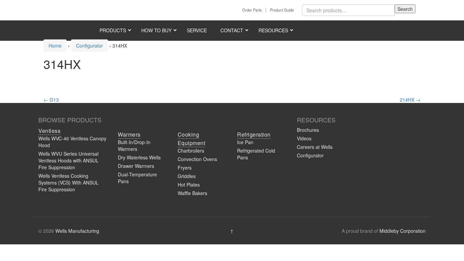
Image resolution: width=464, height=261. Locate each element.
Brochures (308, 129)
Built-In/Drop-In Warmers (134, 145)
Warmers (129, 134)
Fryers (185, 167)
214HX (410, 99)
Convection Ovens (197, 159)
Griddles (187, 176)
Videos (304, 138)
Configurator (310, 155)
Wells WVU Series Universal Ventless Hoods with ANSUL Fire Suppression (68, 160)
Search (405, 8)
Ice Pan (245, 142)
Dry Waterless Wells (139, 157)
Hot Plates (189, 184)
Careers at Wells (315, 146)
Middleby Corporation (402, 230)
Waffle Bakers (192, 193)
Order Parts (252, 10)
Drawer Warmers (136, 165)
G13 (51, 99)
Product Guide (282, 10)
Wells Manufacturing (77, 230)
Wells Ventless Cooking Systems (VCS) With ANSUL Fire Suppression (68, 182)
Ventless (49, 131)
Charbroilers (191, 150)
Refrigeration (254, 134)
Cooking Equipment (192, 138)
